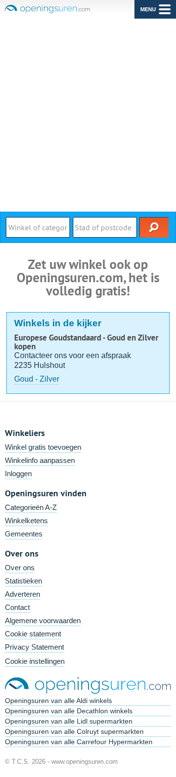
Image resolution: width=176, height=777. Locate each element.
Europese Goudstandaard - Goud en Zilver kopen (86, 342)
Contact (17, 607)
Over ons (20, 567)
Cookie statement (33, 634)
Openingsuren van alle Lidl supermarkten (68, 721)
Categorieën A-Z (31, 507)
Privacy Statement (34, 647)
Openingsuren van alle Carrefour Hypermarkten (79, 742)
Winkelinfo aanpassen (40, 460)
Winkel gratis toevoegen (43, 447)
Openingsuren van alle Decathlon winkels (68, 711)
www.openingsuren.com (84, 761)
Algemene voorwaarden (43, 620)
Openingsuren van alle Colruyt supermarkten (74, 731)
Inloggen (18, 473)
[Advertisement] (88, 112)
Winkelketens (26, 520)
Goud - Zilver (36, 379)
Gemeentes (24, 534)
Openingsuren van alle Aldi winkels (58, 700)
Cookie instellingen (35, 661)
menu (148, 9)
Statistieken (23, 581)
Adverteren (22, 594)
